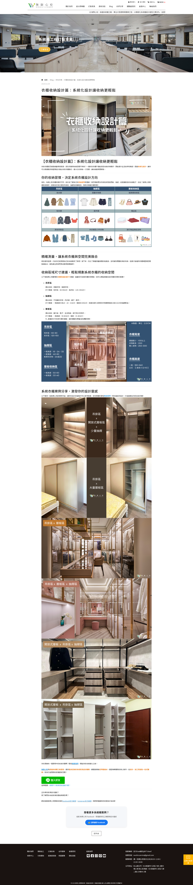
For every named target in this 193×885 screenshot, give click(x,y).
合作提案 (62, 851)
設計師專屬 (80, 6)
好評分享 (119, 6)
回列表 (96, 833)
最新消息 (102, 6)
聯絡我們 (152, 6)
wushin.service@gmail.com (143, 855)
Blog (111, 6)
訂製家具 (91, 6)
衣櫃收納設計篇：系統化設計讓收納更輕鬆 (79, 80)
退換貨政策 (52, 855)
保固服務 (62, 855)
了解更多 (44, 49)
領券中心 (30, 855)
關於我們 (69, 6)
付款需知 (41, 855)
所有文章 (59, 80)
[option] (96, 43)
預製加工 (41, 851)
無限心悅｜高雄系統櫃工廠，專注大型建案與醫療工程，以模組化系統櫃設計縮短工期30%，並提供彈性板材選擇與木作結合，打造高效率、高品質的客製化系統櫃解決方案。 (125, 12)
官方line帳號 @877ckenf (142, 851)
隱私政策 (72, 855)
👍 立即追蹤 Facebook (96, 822)
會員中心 (142, 6)
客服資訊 (72, 851)
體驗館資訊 (131, 6)
